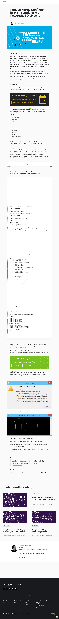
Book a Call (48, 598)
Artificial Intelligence (17, 598)
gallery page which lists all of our (26, 441)
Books (37, 607)
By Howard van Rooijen (19, 23)
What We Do (33, 1)
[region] (29, 164)
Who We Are (27, 1)
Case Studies (27, 598)
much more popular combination (28, 58)
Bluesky (24, 557)
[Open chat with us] (57, 617)
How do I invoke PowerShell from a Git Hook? (21, 479)
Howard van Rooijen (24, 545)
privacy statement (21, 613)
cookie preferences (33, 613)
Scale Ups (26, 604)
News (4, 602)
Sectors (26, 602)
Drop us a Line (48, 600)
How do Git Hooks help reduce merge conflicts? (22, 475)
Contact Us (52, 1)
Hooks (30, 108)
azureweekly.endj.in (17, 464)
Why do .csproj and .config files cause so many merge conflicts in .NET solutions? (29, 472)
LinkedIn (20, 557)
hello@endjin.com (12, 584)
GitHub (16, 166)
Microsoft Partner (6, 600)
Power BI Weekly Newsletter (38, 603)
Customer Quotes (28, 600)
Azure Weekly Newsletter (40, 600)
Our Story (5, 598)
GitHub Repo (30, 438)
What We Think (45, 1)
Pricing (15, 602)
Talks (36, 598)
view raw (51, 166)
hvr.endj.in (13, 457)
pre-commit (8, 166)
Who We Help (39, 1)
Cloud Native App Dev (18, 600)
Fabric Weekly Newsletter (40, 605)
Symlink (31, 151)
